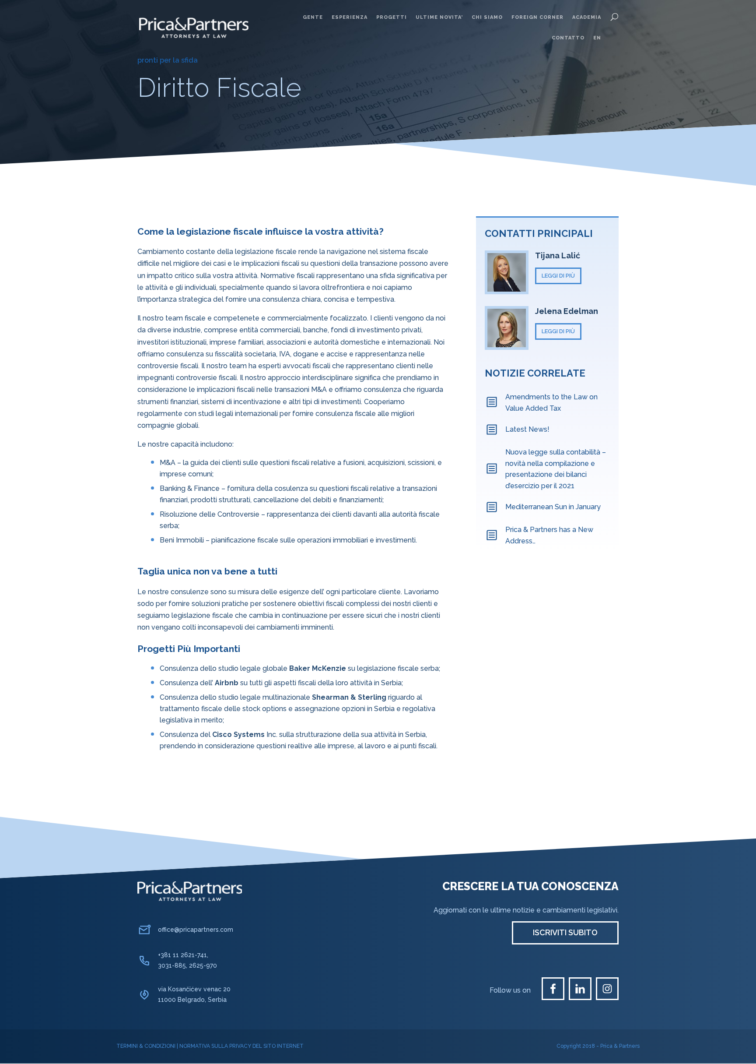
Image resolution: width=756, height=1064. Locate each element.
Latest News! (527, 429)
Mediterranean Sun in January (553, 507)
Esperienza (350, 17)
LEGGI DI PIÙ (558, 275)
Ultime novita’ (439, 17)
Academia (586, 17)
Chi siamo (487, 17)
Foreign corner (537, 17)
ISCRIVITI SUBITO (565, 932)
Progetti (391, 17)
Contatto (568, 38)
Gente (313, 17)
